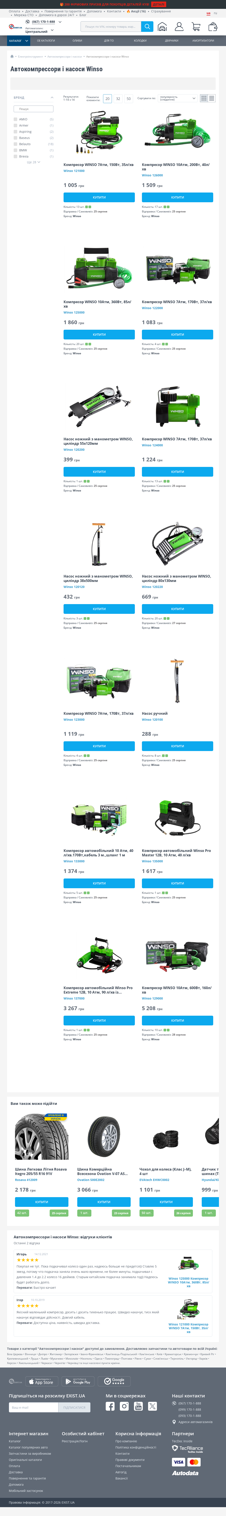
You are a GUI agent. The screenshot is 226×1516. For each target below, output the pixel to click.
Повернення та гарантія (63, 11)
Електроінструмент (30, 56)
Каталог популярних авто (28, 1447)
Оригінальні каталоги (25, 1460)
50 (129, 98)
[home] (12, 56)
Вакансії (121, 1478)
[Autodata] (194, 1473)
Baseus (36, 138)
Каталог (15, 1441)
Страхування (161, 11)
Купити (99, 197)
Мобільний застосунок (26, 1491)
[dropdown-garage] (162, 26)
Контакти (114, 11)
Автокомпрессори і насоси (64, 56)
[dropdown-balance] (213, 26)
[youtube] (138, 1406)
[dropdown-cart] (196, 26)
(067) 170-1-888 (190, 1403)
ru (215, 13)
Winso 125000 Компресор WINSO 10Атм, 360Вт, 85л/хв (188, 1282)
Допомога (94, 11)
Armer (36, 125)
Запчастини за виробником (30, 1453)
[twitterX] (152, 1406)
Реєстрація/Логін (75, 1441)
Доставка (32, 11)
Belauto (36, 144)
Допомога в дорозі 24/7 (56, 15)
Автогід (120, 1472)
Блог (82, 15)
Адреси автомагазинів (196, 1422)
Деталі (158, 4)
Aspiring (36, 131)
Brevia (36, 156)
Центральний (36, 30)
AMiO (36, 119)
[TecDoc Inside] (194, 1449)
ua (208, 13)
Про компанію (126, 1441)
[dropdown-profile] (179, 26)
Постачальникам (128, 1466)
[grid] (204, 98)
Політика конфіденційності (135, 1447)
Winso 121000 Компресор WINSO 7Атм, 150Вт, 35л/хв (188, 1328)
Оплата (14, 11)
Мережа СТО (24, 15)
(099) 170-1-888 (190, 1409)
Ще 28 (31, 162)
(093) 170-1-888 (190, 1416)
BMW (36, 150)
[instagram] (124, 1406)
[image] (99, 132)
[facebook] (110, 1406)
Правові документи (130, 1460)
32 (118, 98)
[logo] (17, 26)
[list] (212, 98)
